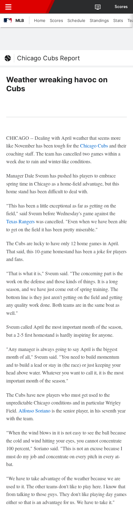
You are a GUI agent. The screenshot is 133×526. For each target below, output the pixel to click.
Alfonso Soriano (34, 410)
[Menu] (8, 7)
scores (121, 7)
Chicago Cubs (94, 145)
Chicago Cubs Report (48, 58)
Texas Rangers (20, 221)
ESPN (33, 7)
